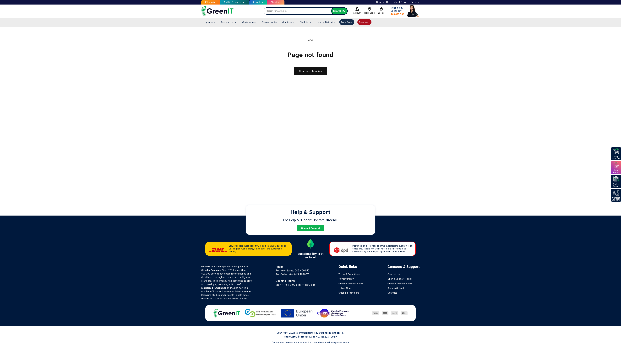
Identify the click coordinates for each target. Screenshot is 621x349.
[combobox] (305, 11)
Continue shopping (310, 71)
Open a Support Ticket (399, 279)
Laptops (207, 22)
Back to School (395, 288)
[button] (209, 22)
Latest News (400, 2)
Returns (415, 2)
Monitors (287, 22)
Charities (276, 2)
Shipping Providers (348, 292)
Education (210, 2)
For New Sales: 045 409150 (292, 270)
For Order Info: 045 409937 (292, 274)
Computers (227, 22)
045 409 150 (397, 14)
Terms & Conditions (349, 274)
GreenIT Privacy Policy (350, 283)
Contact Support (310, 228)
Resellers (258, 2)
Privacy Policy (346, 279)
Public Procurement (234, 2)
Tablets (304, 22)
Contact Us (382, 2)
